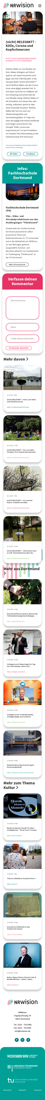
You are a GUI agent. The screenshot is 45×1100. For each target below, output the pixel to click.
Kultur (30, 145)
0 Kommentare (27, 60)
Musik (35, 145)
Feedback (30, 154)
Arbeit (18, 88)
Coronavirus (10, 145)
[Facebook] (16, 1040)
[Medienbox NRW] (22, 1056)
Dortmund (9, 60)
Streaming (19, 147)
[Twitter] (28, 1040)
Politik (16, 120)
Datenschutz (7, 1090)
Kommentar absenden (18, 348)
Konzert (9, 147)
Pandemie (18, 145)
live (13, 147)
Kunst (25, 145)
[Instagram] (22, 1040)
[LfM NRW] (22, 1068)
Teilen (15, 154)
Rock (8, 78)
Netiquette (22, 1090)
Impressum (38, 1090)
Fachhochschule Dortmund (26, 58)
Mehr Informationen (17, 264)
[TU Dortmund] (22, 1080)
